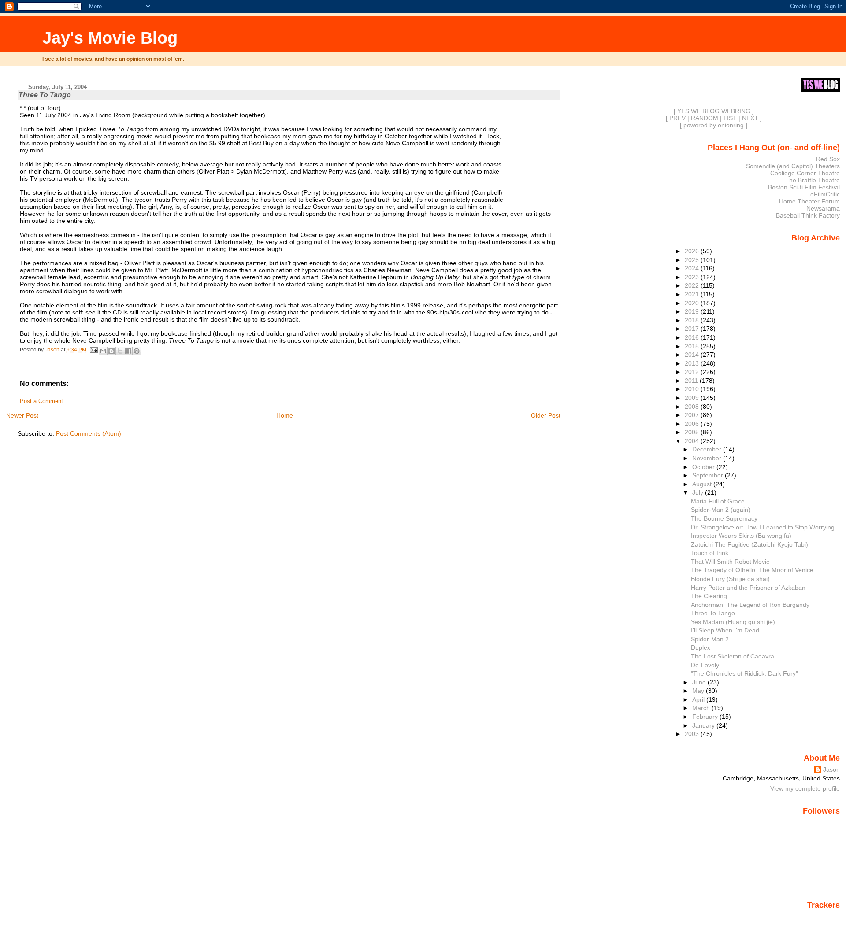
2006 (693, 423)
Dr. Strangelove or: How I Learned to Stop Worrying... (765, 527)
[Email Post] (94, 349)
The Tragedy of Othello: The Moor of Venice (752, 569)
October (704, 466)
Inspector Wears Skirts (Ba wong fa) (741, 535)
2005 (693, 432)
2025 (693, 259)
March (702, 707)
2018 (693, 320)
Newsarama (823, 208)
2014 (693, 354)
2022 (693, 285)
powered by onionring (713, 125)
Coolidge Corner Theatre (805, 173)
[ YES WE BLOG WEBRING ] (714, 111)
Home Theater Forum (809, 201)
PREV (677, 118)
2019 (693, 311)
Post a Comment (41, 401)
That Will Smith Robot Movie (730, 561)
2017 (693, 328)
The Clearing (709, 595)
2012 (693, 371)
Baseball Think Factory (808, 215)
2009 (693, 397)
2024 (693, 268)
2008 (693, 406)
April (699, 699)
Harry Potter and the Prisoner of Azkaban (748, 587)
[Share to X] (119, 351)
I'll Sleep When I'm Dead (725, 630)
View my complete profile (805, 788)
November (707, 458)
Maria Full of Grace (718, 501)
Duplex (700, 647)
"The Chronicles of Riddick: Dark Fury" (744, 673)
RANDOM (704, 118)
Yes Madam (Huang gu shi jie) (733, 621)
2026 (693, 251)
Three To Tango (713, 613)
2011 (692, 380)
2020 (693, 303)
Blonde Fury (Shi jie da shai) (730, 578)
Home (284, 415)
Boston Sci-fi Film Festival (804, 187)
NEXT (750, 118)
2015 (693, 346)
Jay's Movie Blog (110, 37)
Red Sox (828, 159)
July (698, 492)
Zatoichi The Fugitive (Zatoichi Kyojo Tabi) (749, 544)
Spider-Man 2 (710, 639)
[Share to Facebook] (128, 351)
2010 (693, 388)
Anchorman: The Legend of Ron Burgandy (750, 604)
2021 (693, 294)
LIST (730, 118)
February (706, 716)
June (700, 682)
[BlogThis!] (111, 351)
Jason (831, 769)
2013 (693, 363)
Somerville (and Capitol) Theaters (793, 166)
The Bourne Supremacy (724, 518)
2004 (693, 440)
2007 (693, 414)
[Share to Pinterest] (136, 351)
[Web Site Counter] (824, 917)
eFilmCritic (825, 194)
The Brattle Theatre (812, 180)
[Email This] (103, 351)
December (707, 449)
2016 (693, 337)
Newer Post (22, 415)
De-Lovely (705, 665)
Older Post (545, 415)
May (699, 690)
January (704, 725)
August (702, 484)
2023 (693, 277)
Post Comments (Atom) (88, 433)
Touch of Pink (709, 552)
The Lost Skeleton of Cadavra (732, 656)
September (708, 475)
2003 (693, 733)
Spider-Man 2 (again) (720, 509)
